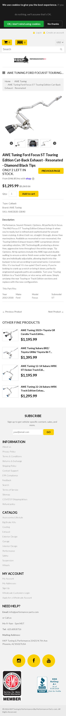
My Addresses (9, 583)
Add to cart (28, 193)
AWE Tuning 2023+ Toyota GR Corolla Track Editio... (38, 332)
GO (48, 432)
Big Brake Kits (9, 522)
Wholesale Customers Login (16, 593)
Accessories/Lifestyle (12, 517)
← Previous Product (12, 311)
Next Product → (56, 311)
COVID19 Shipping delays (14, 499)
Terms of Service (10, 489)
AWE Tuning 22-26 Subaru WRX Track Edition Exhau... (39, 388)
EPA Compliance (10, 475)
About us (6, 446)
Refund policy (8, 504)
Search (5, 485)
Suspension (8, 560)
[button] (21, 42)
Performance (8, 550)
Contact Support (10, 470)
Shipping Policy (9, 465)
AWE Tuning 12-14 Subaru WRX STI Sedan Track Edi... (39, 368)
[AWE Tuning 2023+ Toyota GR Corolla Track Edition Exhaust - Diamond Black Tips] (10, 335)
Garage (5, 541)
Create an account (55, 32)
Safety (5, 555)
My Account (8, 578)
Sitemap (6, 494)
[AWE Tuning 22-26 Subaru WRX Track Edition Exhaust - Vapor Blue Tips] (10, 392)
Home (8, 81)
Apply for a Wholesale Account (17, 597)
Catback (12, 203)
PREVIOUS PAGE (51, 170)
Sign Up (5, 588)
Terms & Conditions (12, 456)
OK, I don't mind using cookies (23, 23)
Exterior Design (9, 536)
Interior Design (9, 546)
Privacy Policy (9, 451)
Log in (39, 32)
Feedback (6, 480)
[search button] (61, 49)
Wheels (6, 565)
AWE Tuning (20, 81)
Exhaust (6, 531)
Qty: (4, 193)
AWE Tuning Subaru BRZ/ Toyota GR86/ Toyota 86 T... (36, 350)
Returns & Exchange (12, 461)
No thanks (53, 23)
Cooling (6, 527)
